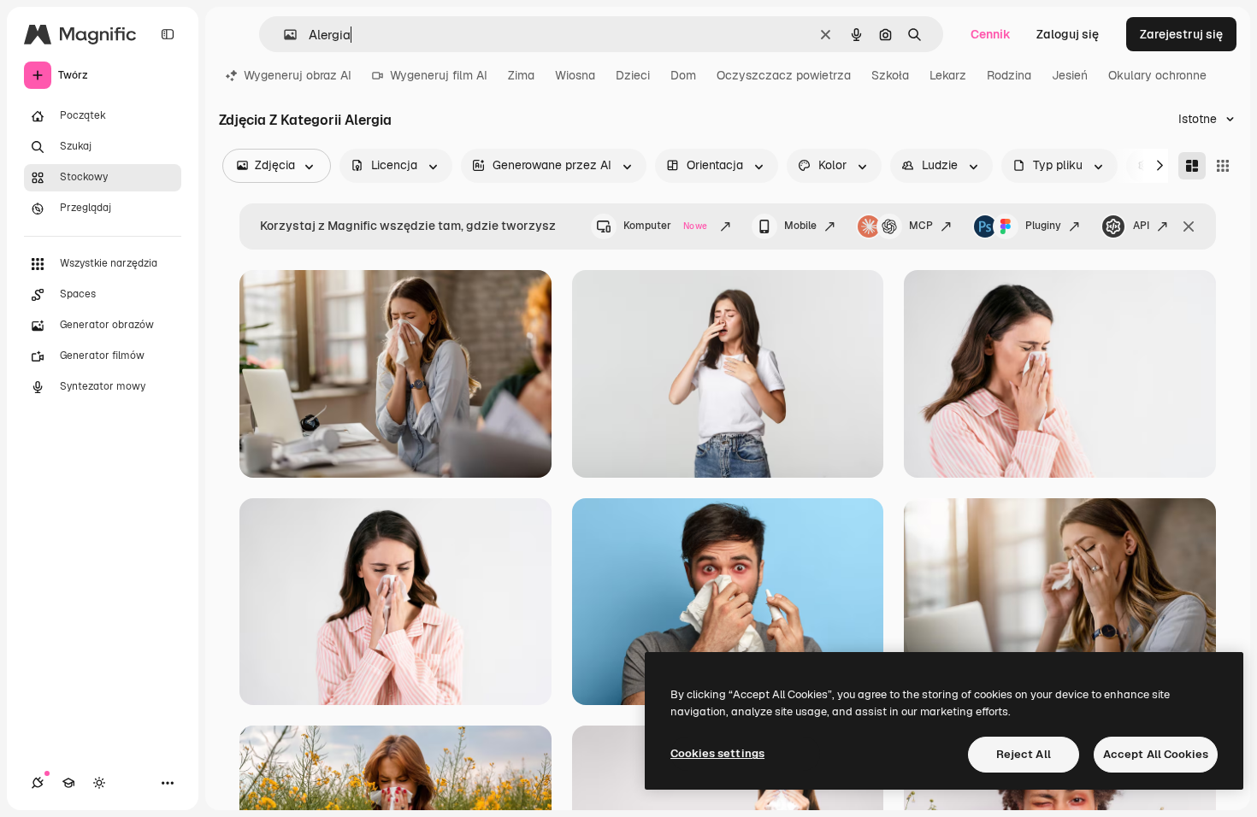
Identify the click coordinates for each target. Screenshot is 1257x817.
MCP (921, 225)
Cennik (991, 34)
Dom (683, 75)
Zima (521, 75)
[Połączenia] (37, 782)
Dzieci (633, 75)
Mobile (800, 225)
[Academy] (68, 782)
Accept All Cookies (1155, 754)
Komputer (665, 225)
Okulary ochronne (1157, 75)
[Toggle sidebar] (167, 34)
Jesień (1070, 75)
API (1141, 225)
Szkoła (890, 75)
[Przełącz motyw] (99, 782)
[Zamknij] (1188, 226)
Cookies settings (717, 753)
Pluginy (1043, 225)
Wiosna (575, 75)
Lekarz (947, 75)
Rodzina (1009, 75)
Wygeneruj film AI (438, 75)
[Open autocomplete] (283, 34)
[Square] (1222, 165)
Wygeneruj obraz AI (297, 75)
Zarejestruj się (1181, 34)
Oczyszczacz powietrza (784, 75)
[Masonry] (1192, 165)
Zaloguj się (1067, 34)
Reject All (1023, 754)
